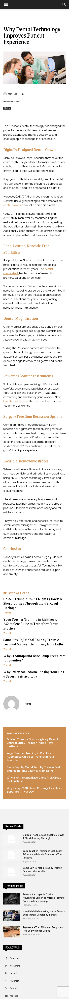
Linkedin (14, 973)
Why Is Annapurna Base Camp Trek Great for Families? (34, 658)
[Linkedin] (6, 973)
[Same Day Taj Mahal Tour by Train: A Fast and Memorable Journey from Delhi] (11, 872)
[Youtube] (6, 996)
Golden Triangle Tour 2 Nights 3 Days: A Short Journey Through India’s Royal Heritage (32, 603)
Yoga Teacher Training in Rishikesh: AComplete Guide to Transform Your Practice (30, 623)
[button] (5, 4)
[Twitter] (6, 988)
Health (7, 108)
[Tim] (5, 94)
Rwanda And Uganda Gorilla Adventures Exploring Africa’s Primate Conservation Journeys (43, 897)
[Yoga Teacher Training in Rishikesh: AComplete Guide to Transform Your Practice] (11, 855)
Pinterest (14, 980)
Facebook (15, 958)
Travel (7, 613)
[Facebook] (6, 958)
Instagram (15, 965)
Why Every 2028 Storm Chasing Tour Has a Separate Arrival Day (33, 674)
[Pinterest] (6, 981)
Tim (22, 94)
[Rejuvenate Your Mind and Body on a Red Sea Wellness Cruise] (11, 931)
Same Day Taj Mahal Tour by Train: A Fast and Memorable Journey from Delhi (33, 642)
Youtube (14, 995)
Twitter (13, 988)
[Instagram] (6, 966)
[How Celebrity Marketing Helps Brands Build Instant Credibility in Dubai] (11, 915)
